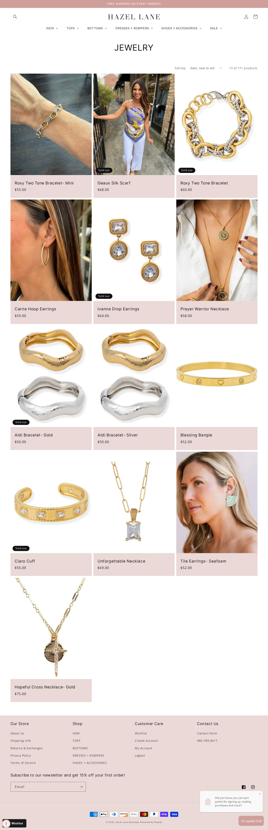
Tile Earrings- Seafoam (203, 561)
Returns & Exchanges (26, 748)
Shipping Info (20, 741)
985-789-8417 (207, 741)
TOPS (76, 741)
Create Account (146, 741)
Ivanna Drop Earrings (118, 309)
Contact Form (207, 733)
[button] (15, 16)
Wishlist (141, 733)
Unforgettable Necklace (121, 561)
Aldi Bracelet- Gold (34, 435)
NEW (76, 733)
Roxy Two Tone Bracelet (204, 183)
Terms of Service (23, 763)
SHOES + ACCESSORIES (90, 763)
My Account (143, 748)
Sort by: (180, 68)
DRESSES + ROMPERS (88, 755)
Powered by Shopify (151, 822)
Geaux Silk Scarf (114, 183)
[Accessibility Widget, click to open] (6, 824)
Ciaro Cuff (25, 561)
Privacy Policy (20, 755)
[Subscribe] (81, 787)
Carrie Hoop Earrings (35, 309)
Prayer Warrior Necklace (204, 309)
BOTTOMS (80, 748)
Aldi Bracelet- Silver (118, 435)
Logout (140, 755)
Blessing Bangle (196, 435)
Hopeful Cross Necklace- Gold (45, 687)
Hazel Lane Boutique (127, 822)
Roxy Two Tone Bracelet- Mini (44, 183)
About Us (17, 733)
